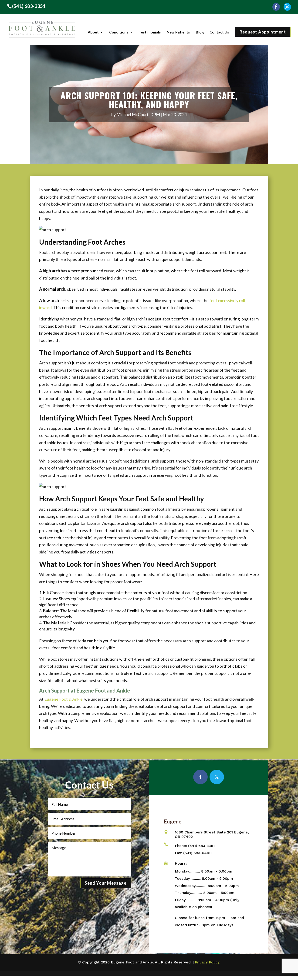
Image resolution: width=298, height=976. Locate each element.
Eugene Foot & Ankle (63, 699)
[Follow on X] (217, 777)
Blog (200, 32)
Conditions (118, 32)
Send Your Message (105, 883)
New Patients (178, 32)
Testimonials (150, 32)
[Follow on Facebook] (200, 777)
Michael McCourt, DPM (138, 114)
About (93, 32)
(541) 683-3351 (29, 6)
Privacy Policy (207, 962)
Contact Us (219, 32)
